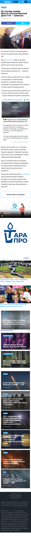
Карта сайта (4, 509)
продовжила (25, 174)
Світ (5, 472)
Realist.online (11, 511)
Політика (4, 7)
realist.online (9, 521)
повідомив (10, 60)
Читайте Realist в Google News (15, 194)
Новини (5, 313)
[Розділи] (29, 1)
